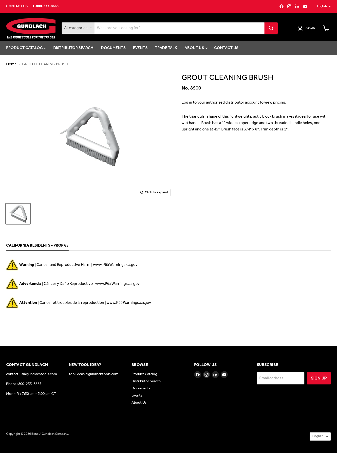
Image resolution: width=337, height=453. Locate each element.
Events (140, 48)
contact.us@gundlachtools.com (31, 374)
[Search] (271, 28)
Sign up (319, 378)
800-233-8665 (29, 384)
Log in (187, 102)
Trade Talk (166, 48)
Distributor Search (73, 48)
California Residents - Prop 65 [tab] (37, 245)
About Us (195, 48)
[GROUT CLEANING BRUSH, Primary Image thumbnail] (18, 213)
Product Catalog (25, 48)
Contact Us (17, 6)
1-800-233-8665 (46, 6)
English (322, 6)
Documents (113, 48)
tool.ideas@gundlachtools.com (93, 374)
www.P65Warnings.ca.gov (115, 265)
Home (11, 64)
